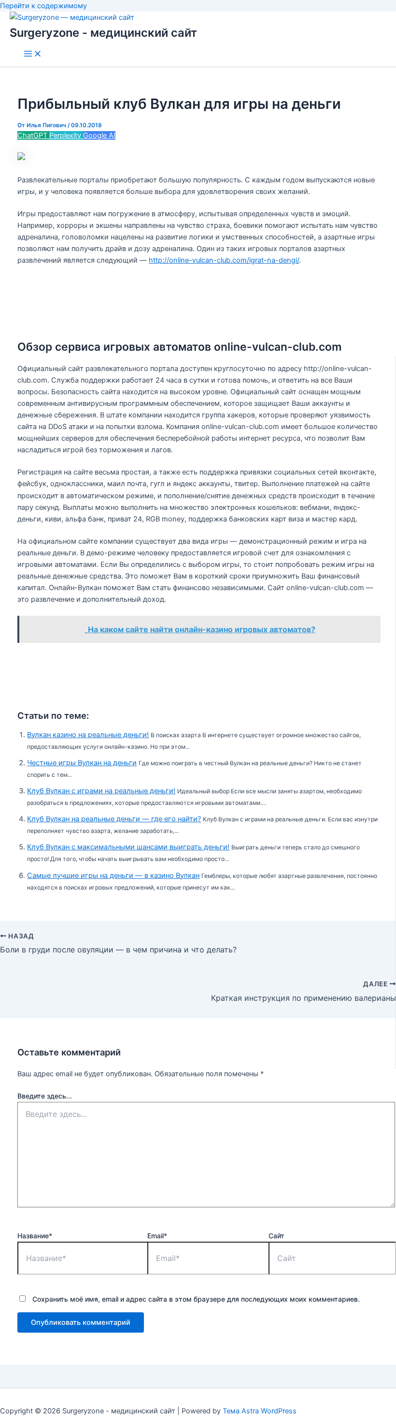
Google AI (99, 135)
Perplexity (66, 135)
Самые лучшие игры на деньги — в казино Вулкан (113, 875)
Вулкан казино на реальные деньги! (88, 734)
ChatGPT (33, 135)
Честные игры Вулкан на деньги (82, 762)
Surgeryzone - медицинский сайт (103, 33)
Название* (34, 1236)
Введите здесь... (44, 1096)
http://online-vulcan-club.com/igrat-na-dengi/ (224, 260)
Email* (157, 1236)
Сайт (276, 1236)
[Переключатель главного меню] (33, 54)
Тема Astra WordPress (260, 1411)
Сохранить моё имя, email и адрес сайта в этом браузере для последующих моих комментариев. (196, 1299)
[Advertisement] (198, 298)
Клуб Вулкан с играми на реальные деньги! (101, 791)
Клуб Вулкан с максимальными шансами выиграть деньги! (128, 847)
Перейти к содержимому (43, 5)
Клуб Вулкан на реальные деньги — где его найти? (114, 819)
